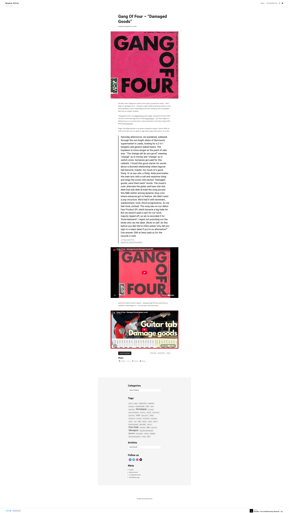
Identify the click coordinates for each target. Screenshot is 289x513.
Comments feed (134, 475)
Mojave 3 (155, 421)
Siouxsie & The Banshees (146, 430)
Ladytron (131, 421)
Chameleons (151, 403)
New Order (143, 424)
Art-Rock (130, 403)
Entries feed (133, 472)
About (262, 3)
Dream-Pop (131, 409)
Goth (138, 415)
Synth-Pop (146, 433)
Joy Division (139, 418)
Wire (148, 436)
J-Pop (151, 415)
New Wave (150, 424)
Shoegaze (133, 430)
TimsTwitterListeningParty (134, 436)
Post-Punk (153, 353)
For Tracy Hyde (156, 412)
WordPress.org (134, 477)
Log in (131, 470)
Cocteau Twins (140, 406)
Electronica (142, 412)
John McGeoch (132, 418)
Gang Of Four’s (139, 116)
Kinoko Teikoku (146, 418)
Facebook (15, 511)
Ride (148, 427)
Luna (135, 421)
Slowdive (132, 433)
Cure (147, 406)
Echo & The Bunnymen (134, 412)
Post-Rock (142, 427)
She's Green (154, 427)
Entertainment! (128, 124)
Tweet (7, 511)
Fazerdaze (149, 412)
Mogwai (150, 421)
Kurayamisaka (154, 418)
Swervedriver (139, 433)
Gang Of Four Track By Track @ (131, 242)
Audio (168, 353)
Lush (139, 421)
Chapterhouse (131, 406)
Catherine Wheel (142, 403)
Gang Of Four (161, 353)
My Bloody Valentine (133, 424)
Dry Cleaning (150, 409)
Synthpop (152, 433)
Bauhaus (135, 403)
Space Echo (12, 3)
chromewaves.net (271, 3)
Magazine (144, 421)
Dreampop (141, 409)
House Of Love (145, 415)
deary (152, 406)
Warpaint (144, 436)
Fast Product (149, 118)
